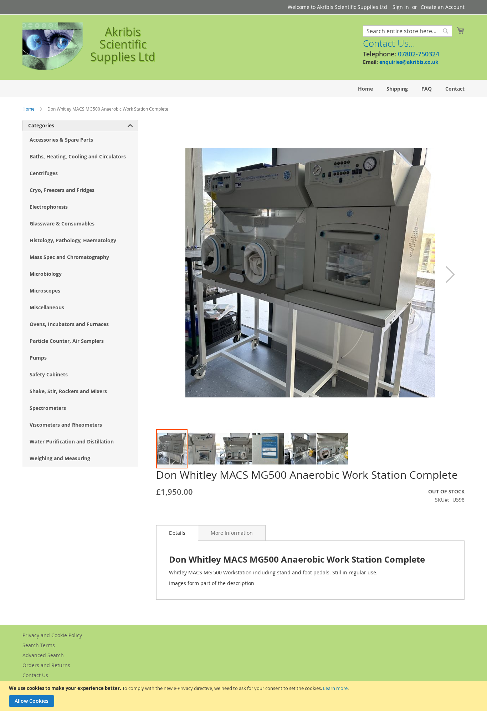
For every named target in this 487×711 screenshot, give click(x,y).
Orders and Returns (46, 665)
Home (28, 109)
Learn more (335, 688)
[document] (244, 696)
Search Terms (38, 645)
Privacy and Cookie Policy (52, 635)
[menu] (243, 88)
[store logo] (52, 46)
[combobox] (407, 31)
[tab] (177, 533)
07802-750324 (418, 54)
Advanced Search (43, 655)
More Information (232, 532)
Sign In (401, 7)
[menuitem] (365, 88)
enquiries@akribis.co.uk (409, 62)
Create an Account (443, 7)
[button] (450, 274)
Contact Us (35, 675)
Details (177, 532)
